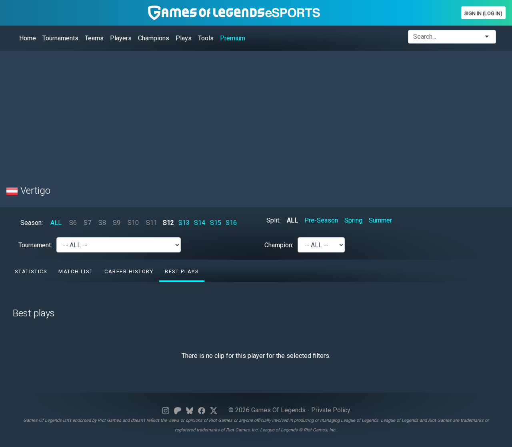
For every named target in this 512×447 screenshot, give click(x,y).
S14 (199, 222)
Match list (75, 271)
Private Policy (330, 410)
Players (121, 38)
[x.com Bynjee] (213, 410)
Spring (353, 220)
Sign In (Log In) (483, 13)
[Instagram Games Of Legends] (165, 410)
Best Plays (181, 271)
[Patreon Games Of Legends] (177, 410)
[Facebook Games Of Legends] (201, 410)
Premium (232, 38)
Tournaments (60, 38)
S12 (168, 222)
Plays (184, 38)
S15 (215, 222)
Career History (128, 271)
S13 (184, 222)
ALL (56, 222)
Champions (153, 38)
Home (27, 38)
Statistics (31, 271)
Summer (380, 220)
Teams (94, 38)
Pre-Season (321, 220)
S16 (231, 222)
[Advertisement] (246, 113)
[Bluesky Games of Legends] (189, 410)
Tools (206, 38)
